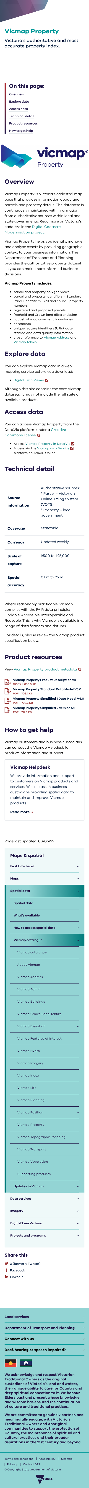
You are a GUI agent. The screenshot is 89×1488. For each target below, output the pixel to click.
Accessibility (47, 1459)
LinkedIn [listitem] (17, 1277)
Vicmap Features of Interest (39, 1038)
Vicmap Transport (31, 1149)
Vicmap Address (56, 337)
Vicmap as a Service (53, 448)
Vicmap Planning (30, 1100)
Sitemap (67, 1459)
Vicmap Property (30, 1125)
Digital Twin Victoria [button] (26, 1223)
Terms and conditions (19, 1459)
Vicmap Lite (26, 1088)
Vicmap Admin (25, 342)
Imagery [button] (16, 1211)
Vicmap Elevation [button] (31, 1026)
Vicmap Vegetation (32, 1161)
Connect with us (19, 1339)
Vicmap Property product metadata (45, 669)
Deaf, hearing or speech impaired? (35, 1350)
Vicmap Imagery (30, 1063)
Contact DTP (31, 1464)
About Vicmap (28, 965)
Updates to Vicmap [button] (29, 1186)
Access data (18, 109)
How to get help (21, 131)
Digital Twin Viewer (29, 380)
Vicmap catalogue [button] (28, 940)
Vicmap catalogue (32, 952)
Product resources (23, 123)
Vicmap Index (28, 1075)
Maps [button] (14, 878)
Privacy (12, 1464)
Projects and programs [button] (28, 1235)
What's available (27, 915)
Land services (17, 1316)
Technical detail (21, 116)
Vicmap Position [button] (30, 1112)
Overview (16, 94)
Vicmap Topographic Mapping (41, 1137)
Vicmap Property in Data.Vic (47, 444)
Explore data (19, 101)
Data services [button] (20, 1198)
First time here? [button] (22, 866)
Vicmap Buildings (31, 1001)
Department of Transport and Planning (40, 1327)
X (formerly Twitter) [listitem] (25, 1264)
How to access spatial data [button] (34, 928)
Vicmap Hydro (28, 1051)
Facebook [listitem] (17, 1270)
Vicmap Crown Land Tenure (39, 1014)
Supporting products (34, 1174)
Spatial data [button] (20, 891)
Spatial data (23, 903)
